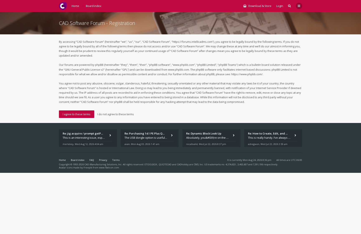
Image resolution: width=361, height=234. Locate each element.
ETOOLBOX (151, 164)
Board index (77, 160)
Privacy (103, 160)
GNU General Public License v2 (84, 69)
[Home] (63, 6)
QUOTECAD (165, 164)
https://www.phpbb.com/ (247, 74)
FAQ (91, 160)
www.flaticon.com (109, 167)
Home (62, 160)
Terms (115, 160)
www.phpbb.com (178, 69)
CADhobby (183, 164)
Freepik (88, 167)
